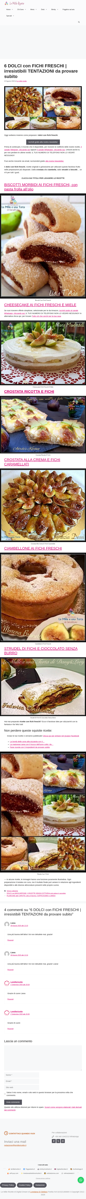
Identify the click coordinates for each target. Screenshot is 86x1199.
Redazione (40, 1185)
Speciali (9, 16)
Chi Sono (20, 9)
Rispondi (10, 940)
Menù (32, 9)
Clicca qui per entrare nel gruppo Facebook (61, 736)
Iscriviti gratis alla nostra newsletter (43, 142)
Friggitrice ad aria (68, 9)
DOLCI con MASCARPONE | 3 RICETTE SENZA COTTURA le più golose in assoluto (36, 893)
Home (8, 9)
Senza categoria (12, 891)
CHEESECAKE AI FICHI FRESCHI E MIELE (40, 305)
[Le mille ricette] (14, 3)
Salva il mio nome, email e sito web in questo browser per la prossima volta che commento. (40, 1093)
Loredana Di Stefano (39, 1192)
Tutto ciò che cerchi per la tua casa (46, 316)
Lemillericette (16, 982)
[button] (79, 22)
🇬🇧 (61, 1169)
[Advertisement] (43, 41)
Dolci (43, 9)
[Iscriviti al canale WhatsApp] (81, 1180)
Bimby (53, 9)
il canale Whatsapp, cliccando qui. (51, 150)
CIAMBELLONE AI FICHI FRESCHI (33, 548)
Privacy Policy (8, 1185)
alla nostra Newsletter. (54, 161)
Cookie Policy (24, 1185)
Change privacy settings (43, 1178)
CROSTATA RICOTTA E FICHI (29, 391)
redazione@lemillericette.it (15, 1145)
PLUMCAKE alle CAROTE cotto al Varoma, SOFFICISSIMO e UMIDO (31, 896)
